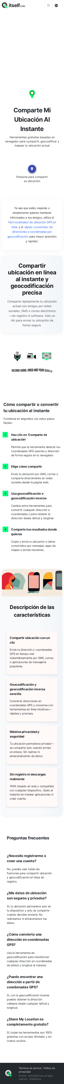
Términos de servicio (30, 1068)
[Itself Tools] (32, 364)
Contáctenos (35, 1079)
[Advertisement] (32, 44)
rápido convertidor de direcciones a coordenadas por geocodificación (30, 231)
